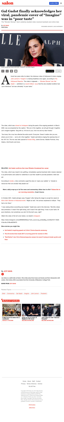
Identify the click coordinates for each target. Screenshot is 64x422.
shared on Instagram (21, 125)
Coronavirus (10, 293)
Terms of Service (31, 384)
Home (24, 381)
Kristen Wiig (31, 139)
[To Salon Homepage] (7, 3)
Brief (3, 293)
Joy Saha (6, 25)
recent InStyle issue (31, 84)
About (29, 381)
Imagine (26, 293)
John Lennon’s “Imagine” (18, 79)
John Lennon (35, 293)
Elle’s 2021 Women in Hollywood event (13, 200)
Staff (33, 381)
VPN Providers (32, 404)
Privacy (23, 384)
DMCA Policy (32, 407)
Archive (40, 384)
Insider (12, 181)
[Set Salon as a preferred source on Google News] (50, 71)
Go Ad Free (32, 386)
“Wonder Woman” (45, 81)
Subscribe (54, 3)
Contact (38, 381)
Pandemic (44, 293)
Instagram (37, 216)
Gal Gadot (19, 293)
